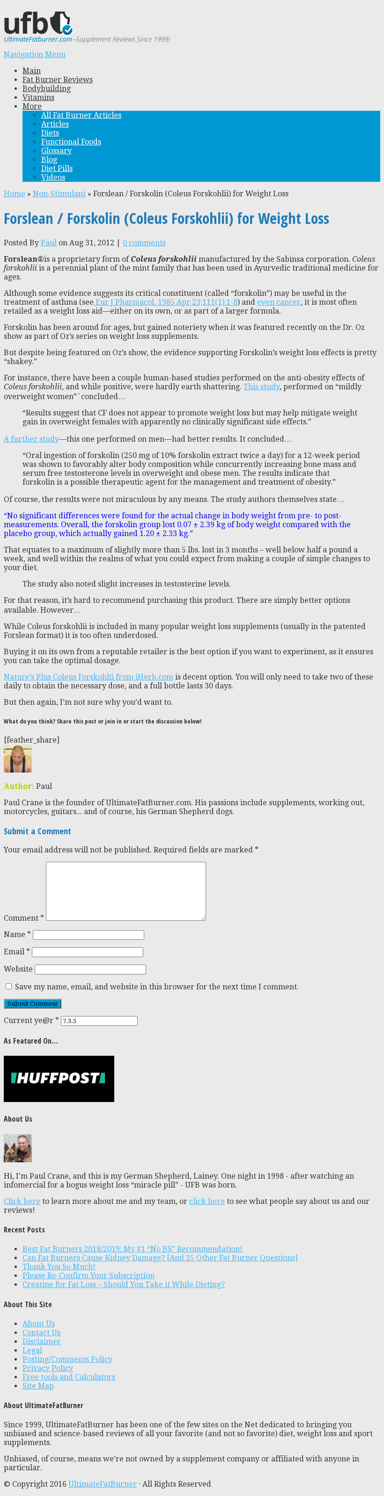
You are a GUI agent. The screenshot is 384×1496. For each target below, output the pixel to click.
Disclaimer (41, 1341)
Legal (32, 1350)
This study (262, 386)
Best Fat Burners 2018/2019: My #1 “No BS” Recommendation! (132, 1249)
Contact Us (41, 1332)
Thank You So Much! (59, 1266)
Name (17, 934)
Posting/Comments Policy (67, 1359)
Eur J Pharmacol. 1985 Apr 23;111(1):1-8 (165, 302)
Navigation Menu (35, 54)
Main (31, 70)
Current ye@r (31, 1020)
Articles (55, 124)
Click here (22, 1201)
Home (14, 193)
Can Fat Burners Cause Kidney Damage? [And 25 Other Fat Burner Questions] (160, 1257)
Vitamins (38, 97)
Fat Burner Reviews (57, 79)
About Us (38, 1323)
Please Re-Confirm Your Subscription (88, 1275)
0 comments (144, 242)
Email (17, 951)
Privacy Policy (47, 1368)
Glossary (56, 150)
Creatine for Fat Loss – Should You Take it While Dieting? (123, 1284)
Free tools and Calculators (68, 1377)
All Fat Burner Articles (81, 115)
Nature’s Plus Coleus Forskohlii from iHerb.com (88, 677)
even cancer (279, 302)
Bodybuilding (46, 88)
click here (207, 1201)
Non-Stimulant (59, 193)
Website (18, 969)
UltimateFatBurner (102, 1484)
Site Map (38, 1385)
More (32, 106)
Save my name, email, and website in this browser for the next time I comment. (157, 986)
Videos (53, 177)
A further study (31, 439)
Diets (50, 133)
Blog (49, 159)
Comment (24, 918)
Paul (49, 242)
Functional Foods (71, 141)
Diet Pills (57, 168)
